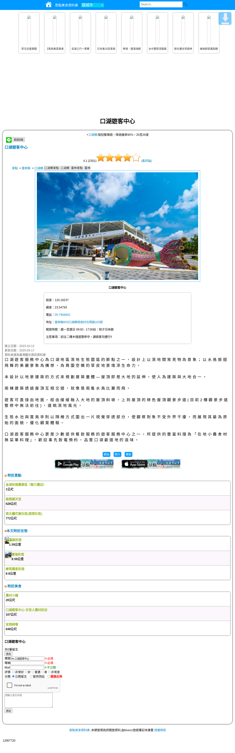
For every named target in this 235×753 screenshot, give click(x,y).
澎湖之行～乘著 (80, 48)
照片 (117, 454)
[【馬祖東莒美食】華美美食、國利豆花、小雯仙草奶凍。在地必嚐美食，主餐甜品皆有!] (55, 30)
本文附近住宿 (17, 531)
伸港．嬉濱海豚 (132, 48)
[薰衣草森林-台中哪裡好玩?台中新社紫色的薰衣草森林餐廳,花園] (183, 30)
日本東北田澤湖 (106, 48)
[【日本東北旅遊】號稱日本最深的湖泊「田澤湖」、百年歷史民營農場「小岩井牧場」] (106, 30)
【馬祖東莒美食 (55, 48)
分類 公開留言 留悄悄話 (26, 676)
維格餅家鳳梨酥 (209, 48)
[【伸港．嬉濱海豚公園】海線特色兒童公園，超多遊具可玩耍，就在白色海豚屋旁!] (132, 30)
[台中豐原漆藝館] (157, 30)
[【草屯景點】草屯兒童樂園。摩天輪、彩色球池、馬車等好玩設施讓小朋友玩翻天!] (29, 30)
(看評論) (146, 160)
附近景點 (14, 475)
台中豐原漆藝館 (158, 48)
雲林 (87, 168)
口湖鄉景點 (51, 168)
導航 (128, 454)
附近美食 (14, 586)
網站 (106, 454)
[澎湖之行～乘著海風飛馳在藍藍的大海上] (80, 30)
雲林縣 (26, 168)
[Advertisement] (117, 85)
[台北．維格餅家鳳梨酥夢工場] (209, 30)
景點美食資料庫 (79, 730)
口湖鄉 (92, 134)
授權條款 (160, 730)
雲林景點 (77, 168)
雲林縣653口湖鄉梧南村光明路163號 (79, 322)
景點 (15, 168)
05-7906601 (62, 314)
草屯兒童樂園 (29, 48)
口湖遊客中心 (16, 147)
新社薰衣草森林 (183, 48)
